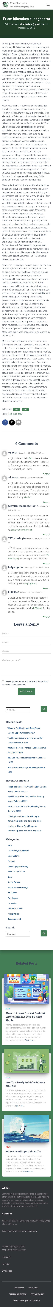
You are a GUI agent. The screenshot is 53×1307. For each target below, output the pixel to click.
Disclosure (33, 1287)
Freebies (11, 861)
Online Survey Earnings (17, 887)
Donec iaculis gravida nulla (23, 1151)
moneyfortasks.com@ (17, 1231)
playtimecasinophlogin (23, 506)
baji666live (12, 797)
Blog (16, 409)
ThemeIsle (35, 1300)
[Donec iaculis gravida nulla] (26, 1128)
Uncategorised (14, 919)
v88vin (12, 452)
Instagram (6, 1257)
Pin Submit (12, 893)
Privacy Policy (37, 1294)
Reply (47, 474)
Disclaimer (19, 1287)
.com (34, 1231)
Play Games (12, 898)
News (25, 409)
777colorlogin (17, 538)
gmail (29, 1231)
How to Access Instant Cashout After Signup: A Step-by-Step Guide (25, 1017)
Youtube (5, 1264)
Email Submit (13, 856)
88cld (10, 806)
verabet (10, 826)
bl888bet (13, 592)
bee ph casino (13, 787)
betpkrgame (15, 567)
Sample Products (15, 908)
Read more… (30, 1040)
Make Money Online (16, 872)
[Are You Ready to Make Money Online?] (26, 1061)
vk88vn (13, 477)
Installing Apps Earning (17, 866)
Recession (12, 903)
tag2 (10, 414)
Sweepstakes (13, 914)
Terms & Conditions (17, 1294)
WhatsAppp (7, 1271)
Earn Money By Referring (18, 851)
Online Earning (14, 882)
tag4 (15, 414)
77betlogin (12, 816)
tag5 (20, 414)
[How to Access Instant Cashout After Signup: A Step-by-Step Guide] (26, 989)
